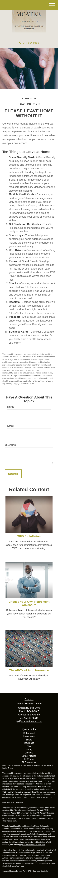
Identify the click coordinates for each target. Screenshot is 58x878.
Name (10, 406)
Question (10, 445)
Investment (29, 736)
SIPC (37, 812)
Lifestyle (29, 752)
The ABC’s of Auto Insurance (29, 670)
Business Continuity (40, 871)
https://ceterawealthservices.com (32, 844)
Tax (29, 746)
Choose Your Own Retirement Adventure (29, 603)
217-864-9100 (31, 42)
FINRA (31, 812)
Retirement (29, 733)
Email (10, 426)
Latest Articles (29, 755)
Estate (29, 739)
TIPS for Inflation (29, 536)
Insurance (29, 742)
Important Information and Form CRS (16, 871)
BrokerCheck (7, 768)
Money (29, 749)
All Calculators (29, 762)
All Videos (29, 759)
